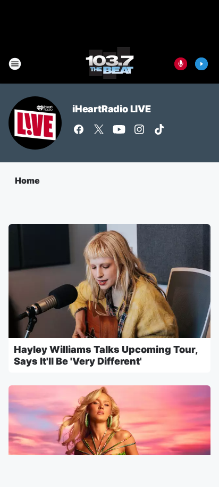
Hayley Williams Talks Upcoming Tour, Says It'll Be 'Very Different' (106, 355)
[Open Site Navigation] (15, 63)
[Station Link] (110, 64)
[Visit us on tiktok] (159, 129)
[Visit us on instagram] (139, 129)
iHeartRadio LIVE (111, 108)
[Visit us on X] (98, 129)
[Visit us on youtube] (119, 129)
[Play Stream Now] (201, 63)
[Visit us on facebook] (78, 129)
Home (27, 180)
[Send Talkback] (180, 63)
